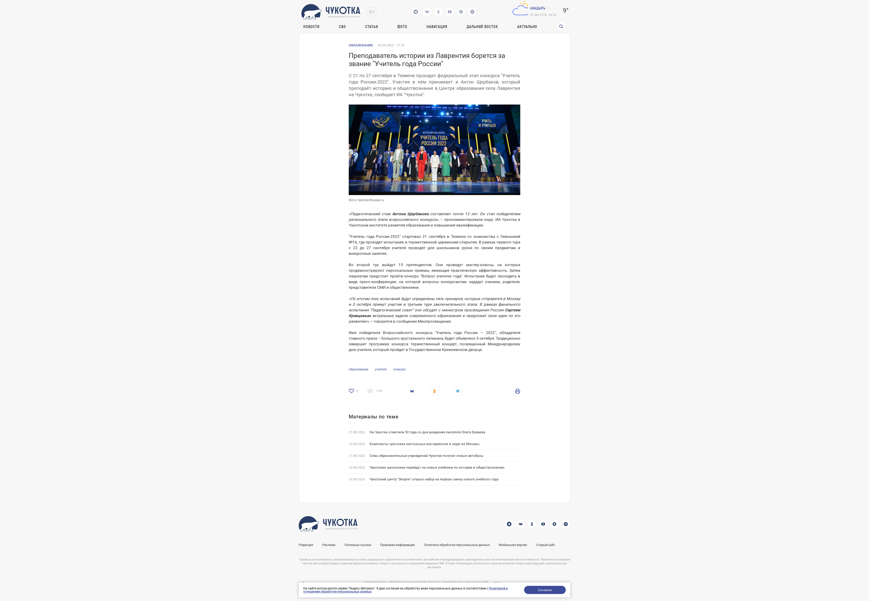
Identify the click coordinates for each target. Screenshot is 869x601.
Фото (402, 26)
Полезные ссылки (357, 544)
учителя (381, 369)
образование (358, 369)
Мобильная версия (513, 544)
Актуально (527, 26)
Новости (311, 26)
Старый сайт (545, 544)
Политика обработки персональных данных (457, 544)
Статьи (371, 26)
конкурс (400, 369)
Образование (361, 45)
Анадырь (537, 8)
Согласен (545, 590)
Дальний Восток (482, 26)
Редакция (306, 544)
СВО (342, 26)
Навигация (437, 26)
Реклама (328, 544)
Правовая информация (397, 544)
